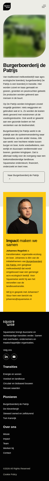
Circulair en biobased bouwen (18, 383)
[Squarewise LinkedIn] (6, 357)
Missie (6, 434)
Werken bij (8, 448)
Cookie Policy (10, 474)
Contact (7, 453)
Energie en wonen (12, 374)
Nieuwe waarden (11, 388)
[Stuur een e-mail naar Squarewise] (14, 357)
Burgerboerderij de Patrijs (16, 404)
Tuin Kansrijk (9, 418)
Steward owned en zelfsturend (18, 413)
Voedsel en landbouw (14, 379)
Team (6, 443)
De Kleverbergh (11, 409)
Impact (6, 439)
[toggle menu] (44, 6)
